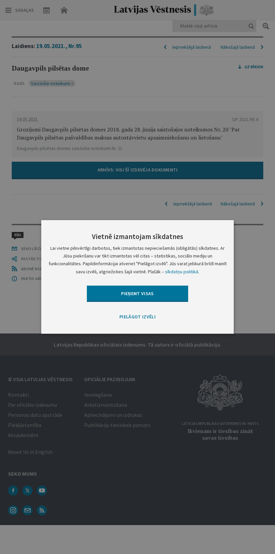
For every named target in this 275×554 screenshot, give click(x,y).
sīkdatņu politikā (181, 271)
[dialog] (137, 277)
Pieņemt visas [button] (137, 293)
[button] (137, 317)
